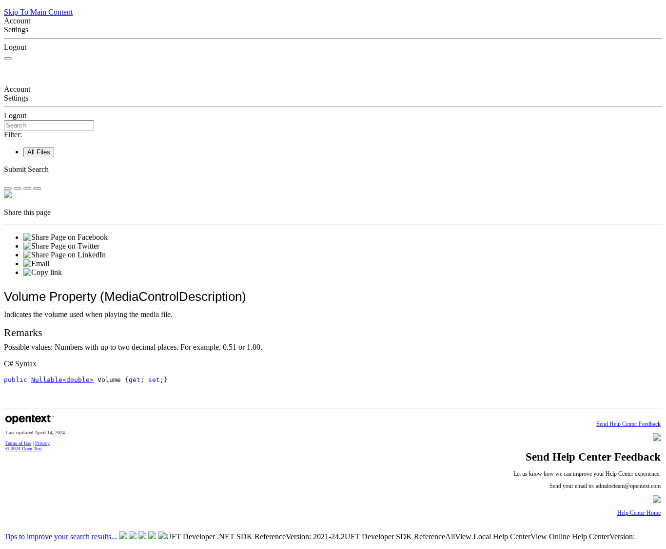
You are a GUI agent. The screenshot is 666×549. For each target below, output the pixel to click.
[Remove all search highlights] (27, 188)
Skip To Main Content (38, 12)
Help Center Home (639, 513)
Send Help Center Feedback (628, 424)
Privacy (42, 443)
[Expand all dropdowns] (17, 188)
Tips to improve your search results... (60, 536)
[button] (333, 169)
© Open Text (23, 448)
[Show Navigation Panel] (8, 58)
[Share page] (8, 188)
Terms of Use (18, 443)
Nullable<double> (62, 379)
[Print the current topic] (37, 188)
